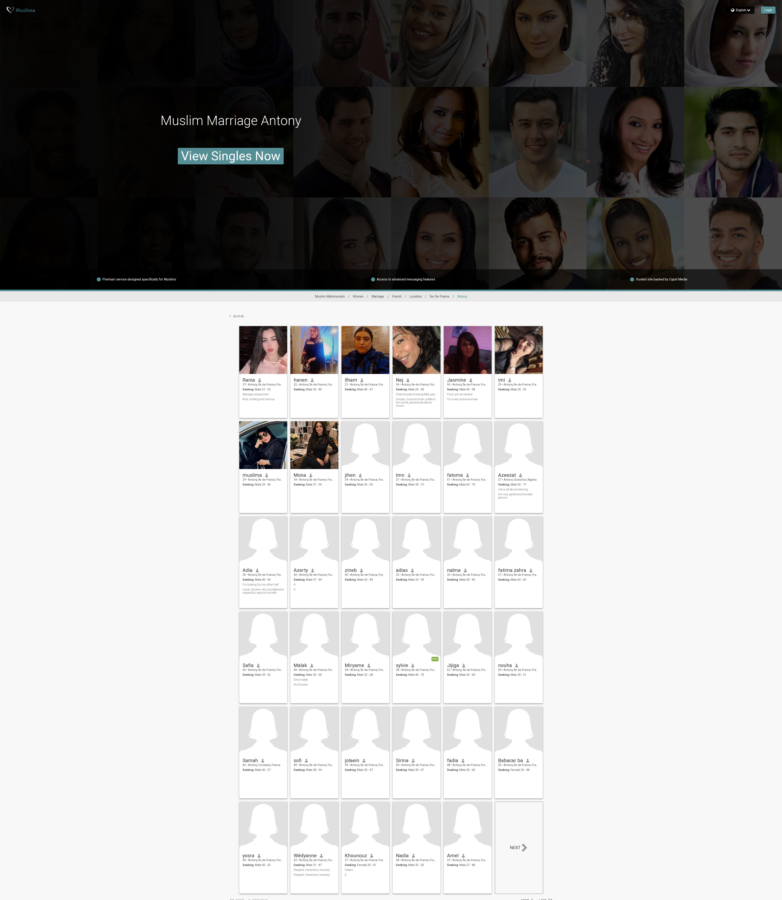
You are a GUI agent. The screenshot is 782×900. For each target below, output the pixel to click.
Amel (453, 855)
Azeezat (507, 475)
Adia (248, 570)
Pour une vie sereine (459, 394)
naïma (454, 570)
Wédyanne (305, 855)
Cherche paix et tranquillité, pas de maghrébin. (416, 394)
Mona (300, 475)
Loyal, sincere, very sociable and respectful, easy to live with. (263, 591)
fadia (452, 760)
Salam (349, 869)
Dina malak (301, 679)
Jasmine (456, 380)
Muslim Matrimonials (330, 296)
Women (358, 296)
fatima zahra (512, 570)
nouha (505, 665)
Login (768, 10)
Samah (250, 760)
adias (402, 570)
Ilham (351, 380)
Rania (249, 380)
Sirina (402, 760)
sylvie (402, 665)
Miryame (354, 665)
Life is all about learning (513, 489)
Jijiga (453, 665)
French (397, 296)
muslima (252, 475)
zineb (351, 570)
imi (501, 380)
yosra (248, 855)
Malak (300, 665)
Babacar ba (510, 760)
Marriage (377, 296)
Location (416, 296)
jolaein (352, 760)
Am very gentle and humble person (515, 496)
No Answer (301, 684)
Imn (400, 475)
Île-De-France (439, 296)
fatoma (455, 475)
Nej (399, 380)
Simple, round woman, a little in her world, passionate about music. (415, 402)
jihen (350, 475)
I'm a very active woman (462, 399)
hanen (301, 380)
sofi (298, 760)
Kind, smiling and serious (259, 399)
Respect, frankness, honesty (312, 869)
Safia (248, 665)
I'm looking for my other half (261, 584)
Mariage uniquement (256, 394)
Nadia (402, 855)
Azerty (301, 570)
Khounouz (356, 855)
